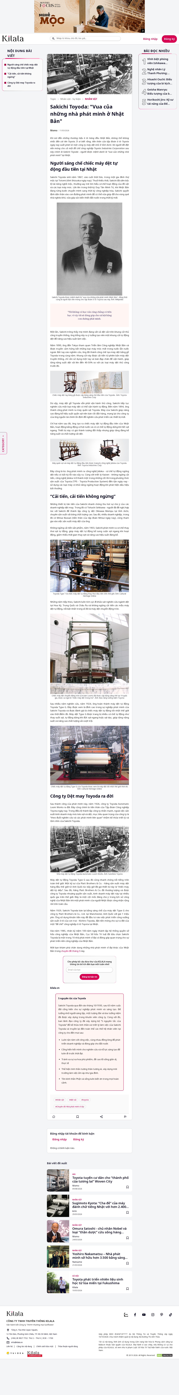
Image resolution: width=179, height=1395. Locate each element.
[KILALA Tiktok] (171, 1314)
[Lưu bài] (77, 1116)
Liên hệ (9, 1346)
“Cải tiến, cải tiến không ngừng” (19, 75)
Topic (53, 98)
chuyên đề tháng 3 (70, 950)
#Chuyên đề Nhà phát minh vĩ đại (69, 1106)
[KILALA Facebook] (126, 1314)
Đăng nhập (150, 39)
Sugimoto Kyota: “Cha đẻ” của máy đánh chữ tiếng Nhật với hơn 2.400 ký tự (99, 1205)
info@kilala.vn (17, 1342)
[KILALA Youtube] (144, 1314)
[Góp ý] (125, 1116)
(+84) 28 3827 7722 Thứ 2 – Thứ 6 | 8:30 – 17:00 (32, 1338)
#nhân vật (59, 1100)
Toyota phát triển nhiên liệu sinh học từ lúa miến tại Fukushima (97, 1281)
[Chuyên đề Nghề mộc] (89, 16)
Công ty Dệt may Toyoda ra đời (21, 84)
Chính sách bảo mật (45, 1346)
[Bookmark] (127, 1187)
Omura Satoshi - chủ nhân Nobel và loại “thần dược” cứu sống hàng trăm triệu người (99, 1231)
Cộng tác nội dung (24, 1346)
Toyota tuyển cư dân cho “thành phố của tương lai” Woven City (100, 1179)
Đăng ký (169, 39)
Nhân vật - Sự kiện (70, 98)
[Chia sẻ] (101, 1116)
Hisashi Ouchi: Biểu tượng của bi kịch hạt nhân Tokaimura (159, 82)
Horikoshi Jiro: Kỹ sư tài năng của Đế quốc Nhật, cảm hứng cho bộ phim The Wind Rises (160, 102)
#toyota (85, 1100)
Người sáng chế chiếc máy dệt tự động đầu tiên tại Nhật (22, 66)
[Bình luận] (53, 1116)
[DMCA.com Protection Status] (165, 1355)
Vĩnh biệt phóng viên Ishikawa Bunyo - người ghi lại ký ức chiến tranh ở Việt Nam (158, 61)
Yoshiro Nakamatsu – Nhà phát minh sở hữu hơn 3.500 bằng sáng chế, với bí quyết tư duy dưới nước (99, 1256)
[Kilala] (13, 38)
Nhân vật (91, 98)
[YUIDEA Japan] (14, 1353)
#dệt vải (72, 1100)
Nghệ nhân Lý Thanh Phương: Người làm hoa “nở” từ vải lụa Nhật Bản (160, 71)
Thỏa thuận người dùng (67, 1346)
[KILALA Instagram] (153, 1314)
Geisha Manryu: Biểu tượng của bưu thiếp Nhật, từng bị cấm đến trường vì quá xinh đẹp (160, 92)
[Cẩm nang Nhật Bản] (46, 1313)
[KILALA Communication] (34, 1354)
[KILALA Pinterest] (162, 1314)
